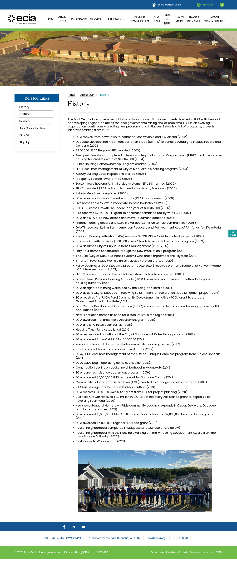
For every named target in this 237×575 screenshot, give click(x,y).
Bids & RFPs (167, 19)
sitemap (102, 552)
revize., (210, 552)
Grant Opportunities (214, 19)
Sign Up (24, 142)
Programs (79, 19)
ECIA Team (156, 19)
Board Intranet (194, 19)
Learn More (179, 19)
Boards (24, 121)
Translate (207, 4)
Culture (24, 114)
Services (96, 19)
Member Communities (139, 19)
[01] (221, 59)
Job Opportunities (32, 128)
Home (51, 19)
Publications (116, 19)
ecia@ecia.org (157, 538)
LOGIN (218, 552)
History (24, 107)
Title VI (24, 135)
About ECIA (63, 19)
